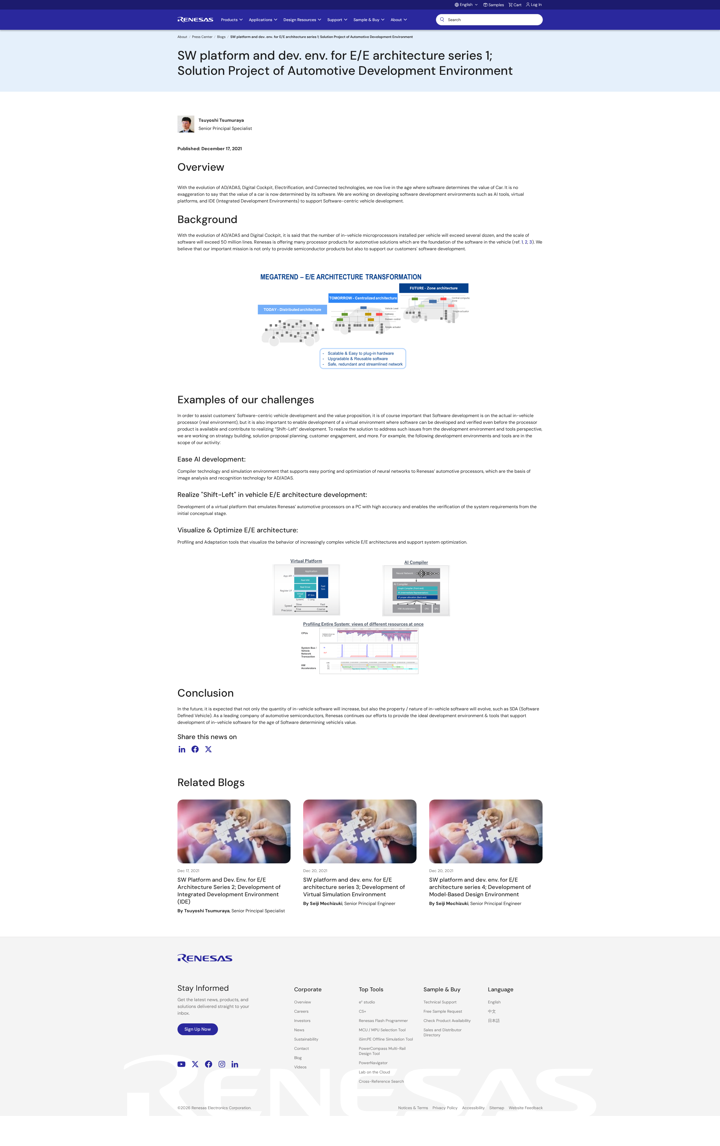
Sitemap (496, 1107)
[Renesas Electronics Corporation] (195, 19)
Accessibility (473, 1107)
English (494, 1002)
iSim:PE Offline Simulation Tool (386, 1039)
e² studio (367, 1002)
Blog (298, 1057)
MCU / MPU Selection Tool (382, 1029)
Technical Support (440, 1002)
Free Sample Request (443, 1011)
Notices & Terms (413, 1107)
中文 (492, 1011)
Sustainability (306, 1039)
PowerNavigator (373, 1062)
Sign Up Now (197, 1029)
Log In (536, 4)
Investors (302, 1020)
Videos (300, 1067)
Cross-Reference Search (381, 1081)
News (299, 1029)
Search (489, 20)
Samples (496, 5)
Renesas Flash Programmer (383, 1020)
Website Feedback (526, 1107)
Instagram (222, 1064)
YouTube (181, 1064)
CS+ (362, 1011)
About (182, 37)
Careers (301, 1011)
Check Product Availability (447, 1020)
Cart (517, 5)
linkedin (181, 749)
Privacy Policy (445, 1107)
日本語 (494, 1020)
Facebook (208, 1064)
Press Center (202, 37)
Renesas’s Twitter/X (195, 1064)
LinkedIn (234, 1064)
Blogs (221, 37)
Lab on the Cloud (374, 1072)
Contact (301, 1048)
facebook (195, 749)
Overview (302, 1002)
